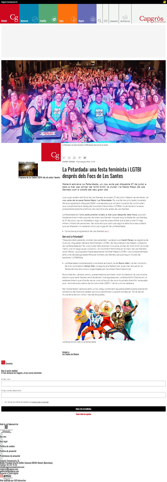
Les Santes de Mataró (70, 354)
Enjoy (61, 20)
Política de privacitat (8, 451)
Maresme (24, 20)
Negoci (81, 20)
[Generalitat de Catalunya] (83, 429)
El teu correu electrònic (11, 390)
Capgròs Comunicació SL (9, 2)
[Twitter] (69, 157)
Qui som (3, 436)
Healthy (43, 20)
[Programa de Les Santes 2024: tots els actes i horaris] (40, 169)
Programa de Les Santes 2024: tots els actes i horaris (39, 177)
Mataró (4, 20)
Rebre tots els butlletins (83, 408)
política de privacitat (40, 402)
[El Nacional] (164, 2)
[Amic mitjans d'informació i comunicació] (83, 477)
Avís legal (3, 441)
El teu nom (5, 379)
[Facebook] (63, 157)
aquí (107, 231)
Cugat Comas (68, 162)
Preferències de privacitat (10, 455)
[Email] (84, 157)
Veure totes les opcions (83, 414)
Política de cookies (7, 446)
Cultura (51, 152)
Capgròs (147, 19)
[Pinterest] (79, 157)
